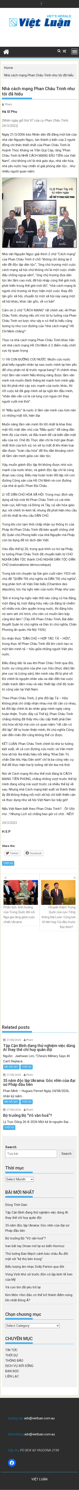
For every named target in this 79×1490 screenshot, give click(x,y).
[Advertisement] (39, 977)
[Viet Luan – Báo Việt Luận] (6, 51)
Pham (8, 104)
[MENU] (74, 51)
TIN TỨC (11, 1350)
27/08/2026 (14, 1040)
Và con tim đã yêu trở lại (23, 1287)
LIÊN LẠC (12, 1376)
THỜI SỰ (8, 863)
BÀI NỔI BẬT (11, 1066)
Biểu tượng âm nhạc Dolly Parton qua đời (34, 1267)
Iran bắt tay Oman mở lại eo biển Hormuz (35, 1246)
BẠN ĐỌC (12, 1371)
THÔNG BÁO (14, 1361)
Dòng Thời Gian (16, 1205)
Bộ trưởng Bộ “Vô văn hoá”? (25, 1238)
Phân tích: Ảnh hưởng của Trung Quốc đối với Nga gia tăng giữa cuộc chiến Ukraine (19, 914)
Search (10, 1147)
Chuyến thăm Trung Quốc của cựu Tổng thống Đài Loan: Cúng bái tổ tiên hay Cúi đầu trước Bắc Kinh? (58, 917)
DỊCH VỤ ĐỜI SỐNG (19, 1366)
